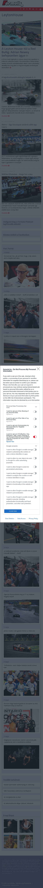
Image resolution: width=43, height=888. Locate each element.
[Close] (39, 370)
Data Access (21, 518)
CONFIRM (13, 511)
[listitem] (21, 406)
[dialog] (21, 444)
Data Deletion (9, 518)
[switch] (35, 412)
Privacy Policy (33, 518)
